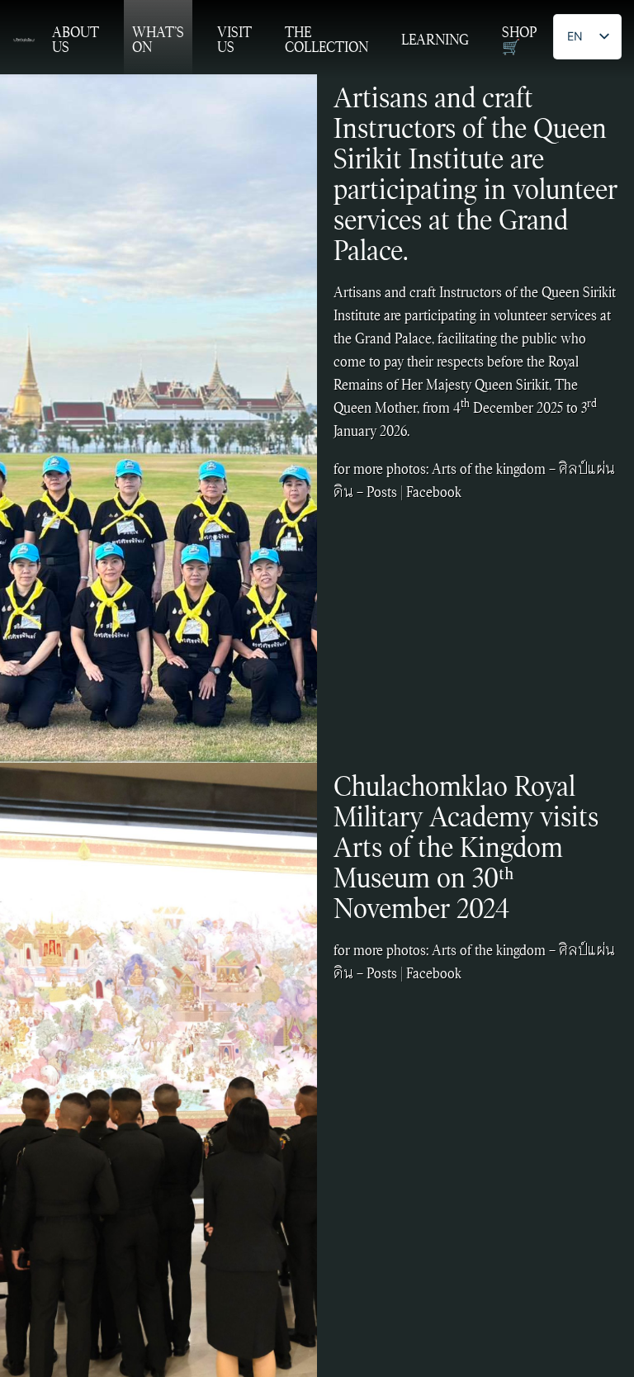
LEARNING (435, 39)
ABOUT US (75, 39)
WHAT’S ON (158, 39)
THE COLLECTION (326, 39)
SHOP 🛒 (519, 39)
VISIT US (234, 39)
